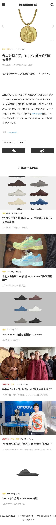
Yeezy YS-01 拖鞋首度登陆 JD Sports (22, 334)
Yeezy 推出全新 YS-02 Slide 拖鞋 (20, 498)
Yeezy (21, 142)
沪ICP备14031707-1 (25, 516)
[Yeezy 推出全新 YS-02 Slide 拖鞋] (28, 473)
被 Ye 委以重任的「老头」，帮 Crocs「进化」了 (27, 443)
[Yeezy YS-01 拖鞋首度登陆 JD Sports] (28, 309)
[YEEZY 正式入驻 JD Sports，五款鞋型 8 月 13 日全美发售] (28, 193)
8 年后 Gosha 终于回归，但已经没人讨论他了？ (27, 389)
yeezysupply (37, 113)
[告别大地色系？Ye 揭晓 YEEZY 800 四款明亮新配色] (28, 251)
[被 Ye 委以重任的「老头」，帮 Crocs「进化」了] (28, 418)
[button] (2, 26)
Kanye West (8, 142)
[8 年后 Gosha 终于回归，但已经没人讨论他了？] (28, 363)
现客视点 (5, 384)
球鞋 (4, 213)
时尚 (3, 49)
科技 (8, 49)
